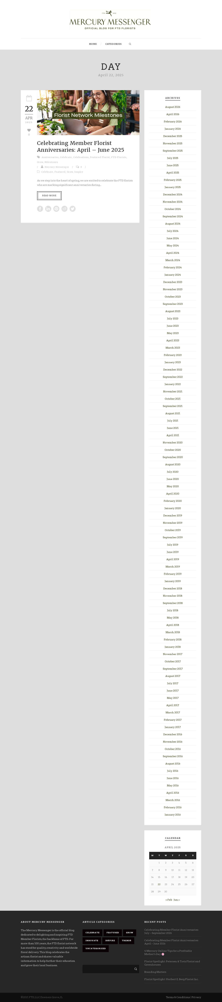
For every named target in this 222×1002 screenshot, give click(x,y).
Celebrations (81, 157)
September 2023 (173, 304)
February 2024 (173, 267)
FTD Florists (118, 157)
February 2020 (173, 501)
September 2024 (173, 216)
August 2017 (172, 676)
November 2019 (172, 522)
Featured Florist (100, 157)
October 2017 (173, 661)
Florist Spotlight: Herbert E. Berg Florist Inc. (171, 979)
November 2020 (173, 442)
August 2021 (172, 413)
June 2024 (173, 238)
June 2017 (173, 690)
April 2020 (172, 493)
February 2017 (173, 719)
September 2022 (173, 377)
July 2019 (172, 544)
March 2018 (173, 632)
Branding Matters (155, 972)
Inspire (78, 172)
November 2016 (172, 741)
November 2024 (173, 201)
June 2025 (173, 165)
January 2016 (173, 814)
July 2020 (172, 471)
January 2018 (173, 646)
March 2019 (173, 566)
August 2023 (172, 311)
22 (159, 884)
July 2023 (172, 318)
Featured (59, 172)
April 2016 (172, 792)
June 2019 (173, 552)
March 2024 (172, 260)
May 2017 (173, 698)
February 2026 (173, 121)
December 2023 (172, 282)
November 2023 (172, 289)
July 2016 (172, 770)
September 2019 (173, 537)
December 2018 (172, 588)
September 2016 (173, 756)
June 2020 (173, 479)
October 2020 (173, 449)
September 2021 (173, 406)
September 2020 (173, 457)
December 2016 (172, 734)
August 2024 (172, 223)
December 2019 (172, 515)
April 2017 (172, 705)
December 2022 (172, 369)
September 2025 (173, 150)
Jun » (177, 899)
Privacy (196, 997)
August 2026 (172, 107)
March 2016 (173, 800)
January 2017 (173, 727)
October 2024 (173, 209)
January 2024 (172, 274)
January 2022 (173, 384)
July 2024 (172, 231)
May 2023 (173, 333)
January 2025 (173, 187)
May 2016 (173, 785)
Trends (126, 940)
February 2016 (173, 807)
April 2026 (172, 114)
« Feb (169, 899)
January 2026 (173, 128)
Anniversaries (50, 157)
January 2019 (173, 581)
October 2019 (173, 530)
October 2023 (173, 296)
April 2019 (172, 559)
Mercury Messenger (57, 167)
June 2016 (173, 778)
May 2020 (173, 486)
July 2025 (172, 158)
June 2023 (173, 325)
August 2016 (172, 763)
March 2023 (173, 347)
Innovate (91, 940)
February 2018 (173, 639)
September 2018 (173, 603)
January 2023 (173, 362)
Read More (49, 195)
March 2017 (173, 712)
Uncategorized (95, 948)
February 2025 (173, 180)
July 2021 (172, 420)
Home (93, 44)
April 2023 (172, 340)
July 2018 (172, 610)
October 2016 (173, 749)
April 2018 (172, 625)
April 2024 (172, 252)
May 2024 (173, 245)
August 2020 (172, 464)
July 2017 (172, 683)
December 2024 (172, 194)
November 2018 (172, 595)
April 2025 (172, 172)
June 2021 (173, 428)
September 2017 (173, 668)
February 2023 (173, 355)
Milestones (51, 162)
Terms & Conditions (178, 997)
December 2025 (172, 136)
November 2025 (172, 143)
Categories (113, 44)
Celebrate (66, 157)
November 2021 (172, 391)
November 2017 (172, 654)
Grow (40, 162)
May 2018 (173, 617)
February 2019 (173, 574)
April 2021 (172, 435)
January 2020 (172, 508)
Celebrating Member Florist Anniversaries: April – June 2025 (80, 146)
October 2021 (173, 398)
